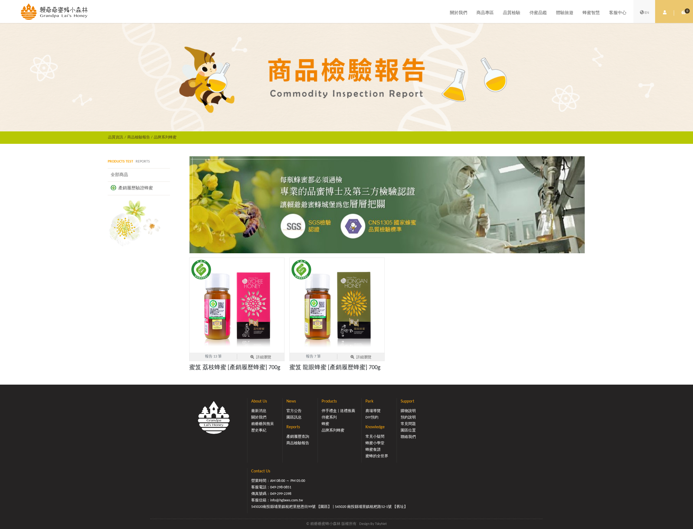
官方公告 (294, 411)
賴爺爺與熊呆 (262, 424)
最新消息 (258, 411)
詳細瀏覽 (263, 357)
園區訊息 (294, 418)
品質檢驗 (511, 13)
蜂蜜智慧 (591, 13)
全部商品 (119, 175)
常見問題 (408, 424)
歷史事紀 (258, 431)
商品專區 (485, 13)
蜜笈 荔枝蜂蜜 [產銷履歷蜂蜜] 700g (234, 368)
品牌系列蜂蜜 (165, 137)
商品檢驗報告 (138, 137)
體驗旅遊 (564, 13)
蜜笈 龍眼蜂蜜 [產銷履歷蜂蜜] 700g (334, 368)
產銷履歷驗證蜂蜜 (135, 188)
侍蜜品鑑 (538, 13)
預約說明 (408, 418)
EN (647, 13)
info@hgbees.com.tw (286, 500)
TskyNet (381, 524)
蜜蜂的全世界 (376, 456)
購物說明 (408, 411)
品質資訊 (115, 137)
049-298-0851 (280, 487)
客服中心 (617, 13)
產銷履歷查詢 (297, 437)
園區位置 (408, 431)
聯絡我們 (408, 437)
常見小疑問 (374, 437)
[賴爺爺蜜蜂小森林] (54, 11)
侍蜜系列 (329, 418)
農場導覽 (373, 411)
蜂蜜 (325, 424)
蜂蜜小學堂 (374, 443)
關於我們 (458, 13)
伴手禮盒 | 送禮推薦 (338, 411)
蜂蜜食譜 (373, 450)
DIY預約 (371, 418)
